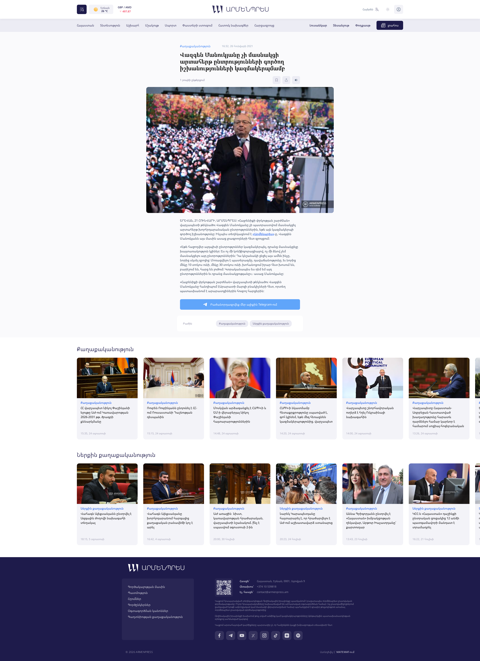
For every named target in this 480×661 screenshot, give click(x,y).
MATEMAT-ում (345, 652)
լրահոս (393, 25)
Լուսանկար (318, 25)
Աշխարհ (132, 25)
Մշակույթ (152, 25)
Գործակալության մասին (146, 587)
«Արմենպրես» (263, 234)
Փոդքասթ (362, 25)
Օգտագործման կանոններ (148, 611)
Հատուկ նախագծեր (233, 25)
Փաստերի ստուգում (197, 25)
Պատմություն (138, 593)
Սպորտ (170, 25)
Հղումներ (134, 599)
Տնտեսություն (110, 25)
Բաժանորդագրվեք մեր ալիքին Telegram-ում (243, 304)
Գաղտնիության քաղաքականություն (155, 617)
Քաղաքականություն (232, 323)
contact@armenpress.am (272, 592)
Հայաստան (85, 25)
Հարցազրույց (264, 25)
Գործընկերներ (139, 605)
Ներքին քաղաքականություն (271, 323)
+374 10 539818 (266, 586)
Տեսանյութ (341, 25)
